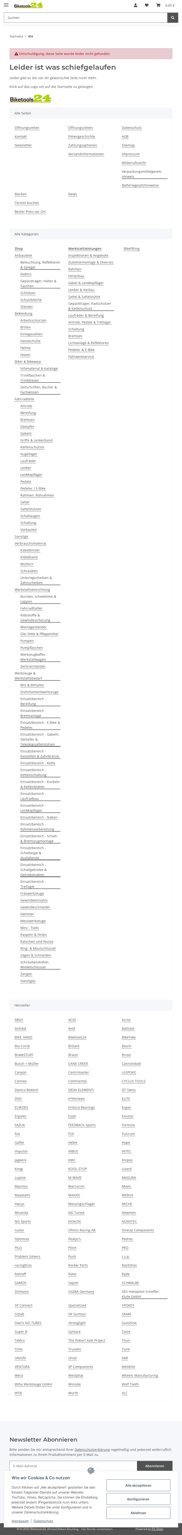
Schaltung (28, 522)
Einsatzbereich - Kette (37, 763)
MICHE (127, 1204)
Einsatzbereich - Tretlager (33, 884)
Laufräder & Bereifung (86, 315)
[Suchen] (172, 18)
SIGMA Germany (81, 1291)
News (72, 194)
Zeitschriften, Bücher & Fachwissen (38, 389)
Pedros (127, 1239)
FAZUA (20, 1125)
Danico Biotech (26, 1090)
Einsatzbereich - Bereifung (33, 701)
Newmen (129, 1212)
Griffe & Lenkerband (36, 440)
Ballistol (128, 1028)
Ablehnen (138, 1513)
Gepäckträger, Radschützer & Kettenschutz (89, 306)
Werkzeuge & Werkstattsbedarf (28, 675)
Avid (71, 1028)
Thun (126, 1340)
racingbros (23, 1265)
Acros (126, 1019)
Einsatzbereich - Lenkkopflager (33, 808)
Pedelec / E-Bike (33, 488)
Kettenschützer (32, 447)
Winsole (74, 1384)
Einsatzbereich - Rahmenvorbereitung (37, 826)
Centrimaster (78, 1072)
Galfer (19, 1142)
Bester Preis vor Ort (30, 211)
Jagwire (20, 1160)
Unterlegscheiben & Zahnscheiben (36, 580)
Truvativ (74, 1349)
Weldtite (128, 1366)
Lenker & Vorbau (81, 289)
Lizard (127, 1168)
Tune (126, 1349)
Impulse (21, 1151)
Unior (72, 1358)
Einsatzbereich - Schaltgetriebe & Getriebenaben (33, 869)
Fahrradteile (24, 399)
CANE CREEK (78, 1063)
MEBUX (127, 1195)
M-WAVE (75, 1177)
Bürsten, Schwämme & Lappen (38, 599)
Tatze (126, 1331)
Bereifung (28, 412)
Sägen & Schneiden (35, 955)
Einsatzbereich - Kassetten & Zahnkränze (39, 753)
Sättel (24, 502)
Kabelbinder (30, 550)
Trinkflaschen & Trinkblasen (32, 378)
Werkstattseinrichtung (32, 589)
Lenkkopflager (31, 474)
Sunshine (129, 1323)
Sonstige (21, 536)
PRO (125, 1247)
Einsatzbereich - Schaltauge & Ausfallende (33, 853)
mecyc (20, 1204)
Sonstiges (28, 981)
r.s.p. (126, 1256)
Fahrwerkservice (81, 356)
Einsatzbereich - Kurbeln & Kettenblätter (40, 784)
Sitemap (128, 145)
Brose (126, 1054)
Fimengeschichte (81, 136)
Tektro (20, 1340)
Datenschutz (43, 1521)
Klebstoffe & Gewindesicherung (35, 617)
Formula (128, 1125)
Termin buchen (27, 202)
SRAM (126, 1314)
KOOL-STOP (77, 1168)
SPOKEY (128, 1305)
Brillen (25, 327)
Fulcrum (128, 1133)
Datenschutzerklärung (92, 1449)
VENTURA (22, 1366)
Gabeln (26, 433)
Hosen (25, 354)
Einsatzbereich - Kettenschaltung (33, 772)
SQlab (19, 1314)
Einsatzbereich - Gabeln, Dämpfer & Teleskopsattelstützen (39, 739)
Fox (17, 1133)
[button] (135, 5)
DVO (18, 1098)
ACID (72, 1019)
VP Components (80, 1366)
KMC (72, 1160)
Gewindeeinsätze (34, 900)
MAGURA (129, 1177)
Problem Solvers (27, 1256)
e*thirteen (76, 1098)
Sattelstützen (30, 509)
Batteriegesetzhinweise (140, 185)
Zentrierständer (33, 666)
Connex (21, 1081)
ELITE (126, 1098)
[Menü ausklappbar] (6, 3)
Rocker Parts (78, 1265)
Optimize (22, 1239)
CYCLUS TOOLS (134, 1081)
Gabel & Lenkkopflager (86, 283)
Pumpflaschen (31, 647)
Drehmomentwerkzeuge (39, 692)
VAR (125, 1358)
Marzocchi (76, 1186)
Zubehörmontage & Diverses (91, 262)
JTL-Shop (157, 1529)
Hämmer (27, 914)
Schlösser (28, 293)
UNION (20, 1358)
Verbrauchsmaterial (30, 543)
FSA (71, 1133)
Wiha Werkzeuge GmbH (33, 1384)
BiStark (73, 1046)
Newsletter (23, 145)
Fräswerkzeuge (32, 893)
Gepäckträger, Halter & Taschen (38, 283)
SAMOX (20, 1282)
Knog (19, 1168)
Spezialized (77, 1305)
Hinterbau (76, 276)
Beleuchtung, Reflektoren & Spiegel (40, 264)
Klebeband (29, 557)
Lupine (20, 1177)
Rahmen (75, 269)
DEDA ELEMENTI (81, 1090)
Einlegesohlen (31, 334)
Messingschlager (81, 1204)
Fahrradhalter (31, 608)
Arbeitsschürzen (33, 320)
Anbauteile (23, 255)
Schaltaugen (30, 516)
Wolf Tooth (130, 1384)
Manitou (21, 1186)
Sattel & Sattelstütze (84, 296)
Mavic (126, 1186)
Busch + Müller (27, 1063)
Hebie (72, 1142)
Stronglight (77, 1323)
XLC (124, 1393)
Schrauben (29, 571)
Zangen (26, 974)
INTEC (126, 1151)
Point (72, 1247)
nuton (19, 1230)
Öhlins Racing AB (82, 1230)
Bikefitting (132, 248)
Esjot (72, 1116)
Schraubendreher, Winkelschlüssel (34, 964)
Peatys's (74, 1239)
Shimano (22, 1291)
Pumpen (27, 640)
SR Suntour (77, 1314)
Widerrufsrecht (134, 162)
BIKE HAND (23, 1037)
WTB (18, 1393)
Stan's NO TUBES (28, 1323)
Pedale (25, 481)
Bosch (126, 1046)
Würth (73, 1393)
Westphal (75, 1375)
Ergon (126, 1107)
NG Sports (23, 1221)
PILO (18, 1247)
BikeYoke (129, 1037)
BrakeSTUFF (24, 1054)
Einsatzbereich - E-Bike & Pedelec (40, 725)
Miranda (21, 1212)
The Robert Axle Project (86, 1340)
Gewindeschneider (35, 907)
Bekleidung (23, 313)
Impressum (20, 1521)
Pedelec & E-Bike (81, 349)
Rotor (72, 1274)
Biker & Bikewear (28, 361)
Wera (19, 1375)
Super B (21, 1331)
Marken (21, 194)
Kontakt (21, 136)
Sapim (73, 1282)
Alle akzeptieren (138, 1485)
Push (72, 1256)
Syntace (74, 1331)
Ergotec (21, 1116)
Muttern (26, 564)
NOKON (74, 1221)
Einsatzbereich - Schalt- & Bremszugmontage (39, 838)
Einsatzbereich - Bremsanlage (33, 713)
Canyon (21, 1072)
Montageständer (33, 627)
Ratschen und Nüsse (36, 941)
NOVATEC (129, 1221)
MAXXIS (74, 1195)
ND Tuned (76, 1212)
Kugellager (28, 454)
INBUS (73, 1151)
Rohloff (20, 1274)
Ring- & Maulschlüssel (38, 948)
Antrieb (26, 406)
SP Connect (23, 1305)
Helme (25, 348)
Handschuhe (30, 341)
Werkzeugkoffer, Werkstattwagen (33, 657)
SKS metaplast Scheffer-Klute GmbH (141, 1294)
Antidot (20, 1028)
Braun (73, 1054)
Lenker (25, 467)
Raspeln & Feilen (33, 934)
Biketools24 (77, 1037)
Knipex (127, 1160)
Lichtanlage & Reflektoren (88, 343)
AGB (125, 136)
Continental (77, 1081)
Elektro (25, 274)
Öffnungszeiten (27, 127)
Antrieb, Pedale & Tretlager (89, 322)
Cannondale (131, 1063)
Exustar (128, 1116)
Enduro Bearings (81, 1107)
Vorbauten (28, 529)
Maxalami (22, 1195)
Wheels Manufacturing (140, 1375)
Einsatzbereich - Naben (39, 817)
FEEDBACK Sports (82, 1125)
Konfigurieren (138, 1499)
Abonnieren (154, 1466)
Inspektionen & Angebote (88, 255)
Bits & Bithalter (32, 685)
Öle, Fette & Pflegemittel (39, 634)
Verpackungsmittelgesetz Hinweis (142, 174)
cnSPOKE (129, 1072)
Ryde (126, 1274)
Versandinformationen (86, 154)
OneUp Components (138, 1230)
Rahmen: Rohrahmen (37, 495)
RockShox (129, 1265)
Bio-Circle (22, 1046)
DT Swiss (129, 1090)
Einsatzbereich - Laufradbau (33, 796)
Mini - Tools (29, 927)
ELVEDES (21, 1107)
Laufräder (28, 461)
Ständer (26, 306)
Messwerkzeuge (33, 921)
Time (19, 1349)
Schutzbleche (31, 299)
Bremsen (27, 419)
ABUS (19, 1019)
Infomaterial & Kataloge (39, 368)
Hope (126, 1142)
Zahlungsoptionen (82, 145)
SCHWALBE (130, 1282)
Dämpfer (27, 426)
